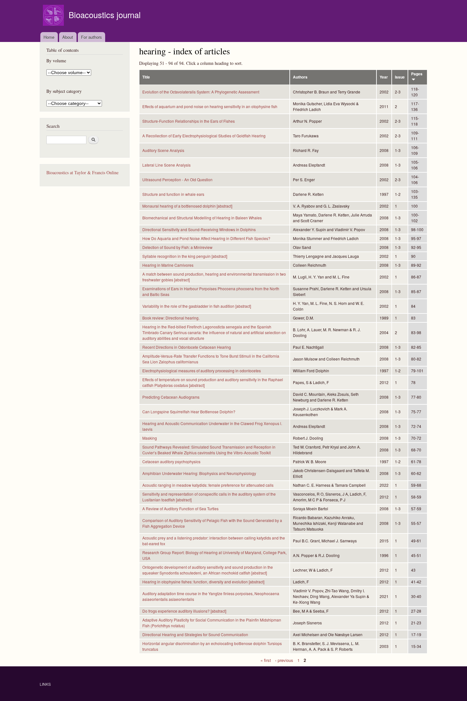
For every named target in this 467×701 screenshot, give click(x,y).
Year (384, 77)
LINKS (45, 684)
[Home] (54, 16)
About (67, 37)
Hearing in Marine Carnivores (167, 265)
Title (146, 77)
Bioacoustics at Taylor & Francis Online (82, 172)
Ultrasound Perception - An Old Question (177, 179)
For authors (91, 37)
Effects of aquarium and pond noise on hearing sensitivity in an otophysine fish (209, 106)
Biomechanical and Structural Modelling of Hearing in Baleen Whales (202, 217)
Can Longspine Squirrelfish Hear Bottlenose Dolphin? (188, 411)
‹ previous (284, 660)
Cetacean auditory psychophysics (171, 461)
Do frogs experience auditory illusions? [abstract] (184, 611)
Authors (300, 77)
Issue (400, 77)
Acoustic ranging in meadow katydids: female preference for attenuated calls (208, 485)
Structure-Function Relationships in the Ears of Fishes (188, 121)
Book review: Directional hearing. (171, 317)
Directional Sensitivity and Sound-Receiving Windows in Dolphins (199, 229)
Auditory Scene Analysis (163, 150)
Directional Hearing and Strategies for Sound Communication (195, 634)
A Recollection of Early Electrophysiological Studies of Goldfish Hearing (204, 135)
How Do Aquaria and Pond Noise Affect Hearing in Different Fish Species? (206, 238)
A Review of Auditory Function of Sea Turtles (180, 508)
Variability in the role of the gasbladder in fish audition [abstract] (196, 306)
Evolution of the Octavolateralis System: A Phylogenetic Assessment (200, 91)
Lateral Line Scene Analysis (166, 165)
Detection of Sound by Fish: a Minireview (177, 247)
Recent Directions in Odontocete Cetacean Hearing (186, 347)
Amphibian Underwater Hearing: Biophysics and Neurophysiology (199, 473)
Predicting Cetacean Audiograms (171, 397)
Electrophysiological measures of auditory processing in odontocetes (201, 370)
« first (266, 660)
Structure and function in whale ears (173, 194)
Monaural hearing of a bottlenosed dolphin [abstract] (187, 206)
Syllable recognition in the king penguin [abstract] (184, 256)
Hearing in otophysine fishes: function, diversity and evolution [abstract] (203, 581)
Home (49, 37)
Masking (149, 438)
